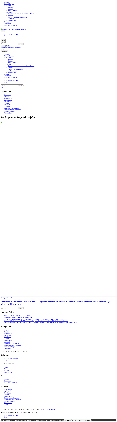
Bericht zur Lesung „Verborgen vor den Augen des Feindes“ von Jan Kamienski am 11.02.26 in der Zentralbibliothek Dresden (40, 322)
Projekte (10, 15)
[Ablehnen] (92, 420)
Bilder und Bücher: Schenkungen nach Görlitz (17, 316)
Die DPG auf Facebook (11, 34)
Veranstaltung (8, 113)
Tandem (6, 103)
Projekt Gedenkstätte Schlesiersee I (18, 17)
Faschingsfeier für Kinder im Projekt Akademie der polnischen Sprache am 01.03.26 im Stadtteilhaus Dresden (36, 321)
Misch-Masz (8, 105)
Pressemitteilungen (9, 111)
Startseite (7, 2)
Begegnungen (8, 100)
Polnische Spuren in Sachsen (12, 109)
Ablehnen (74, 420)
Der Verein (7, 5)
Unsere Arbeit (8, 12)
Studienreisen (8, 98)
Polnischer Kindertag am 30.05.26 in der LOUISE (18, 317)
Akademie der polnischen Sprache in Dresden (21, 14)
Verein (6, 367)
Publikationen (12, 20)
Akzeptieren (68, 420)
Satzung (10, 9)
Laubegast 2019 (12, 18)
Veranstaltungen (9, 4)
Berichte (6, 96)
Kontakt (6, 22)
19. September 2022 (6, 298)
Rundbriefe (7, 101)
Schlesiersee (7, 95)
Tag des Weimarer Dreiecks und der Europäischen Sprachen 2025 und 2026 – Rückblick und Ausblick (34, 319)
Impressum (7, 23)
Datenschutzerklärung (10, 25)
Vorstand (10, 7)
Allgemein (7, 106)
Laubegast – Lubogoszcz (11, 108)
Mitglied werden (13, 10)
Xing (5, 36)
